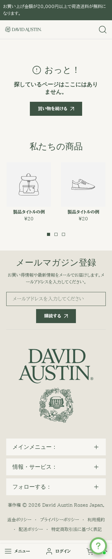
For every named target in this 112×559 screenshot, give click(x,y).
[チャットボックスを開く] (98, 546)
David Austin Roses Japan (72, 505)
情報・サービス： (34, 467)
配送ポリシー (31, 529)
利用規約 (96, 520)
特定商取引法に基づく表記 (76, 529)
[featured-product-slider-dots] (48, 234)
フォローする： (32, 487)
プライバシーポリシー (59, 520)
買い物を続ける (52, 108)
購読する (52, 316)
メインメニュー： (34, 447)
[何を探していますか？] (102, 29)
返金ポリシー (19, 520)
